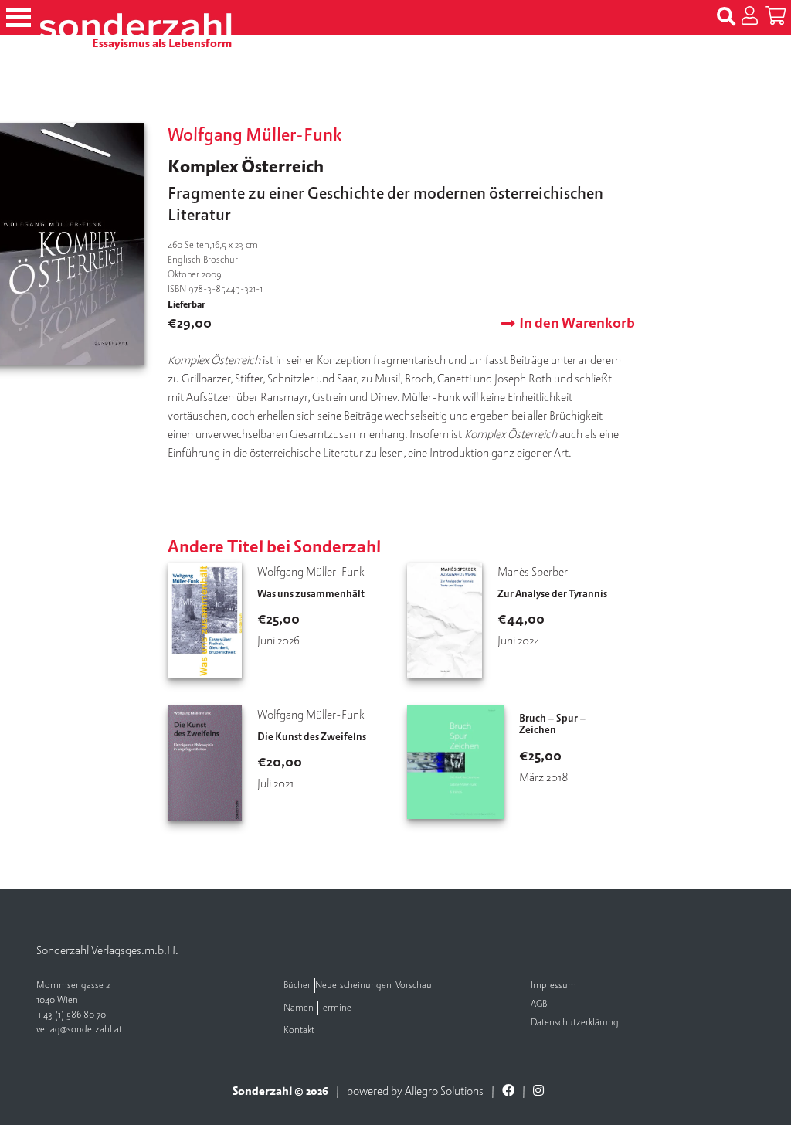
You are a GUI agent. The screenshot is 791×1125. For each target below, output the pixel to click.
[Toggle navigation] (18, 17)
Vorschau (414, 985)
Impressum (553, 985)
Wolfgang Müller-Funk (255, 135)
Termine (334, 1008)
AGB (539, 1004)
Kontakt (298, 1030)
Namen (298, 1008)
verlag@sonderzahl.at (79, 1029)
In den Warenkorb (577, 323)
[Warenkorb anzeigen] (775, 17)
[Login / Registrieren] (749, 17)
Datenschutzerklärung (575, 1022)
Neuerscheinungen (353, 985)
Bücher (297, 985)
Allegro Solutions (444, 1091)
